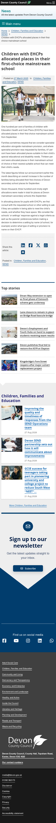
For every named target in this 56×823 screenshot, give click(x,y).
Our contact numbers (12, 762)
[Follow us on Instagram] (28, 640)
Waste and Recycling (11, 726)
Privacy (5, 802)
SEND (4, 34)
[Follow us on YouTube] (16, 640)
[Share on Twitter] (38, 245)
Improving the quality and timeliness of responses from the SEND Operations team (38, 418)
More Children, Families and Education (28, 505)
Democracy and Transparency (16, 680)
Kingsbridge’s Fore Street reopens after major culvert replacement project (35, 365)
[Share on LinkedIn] (23, 245)
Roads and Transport (11, 720)
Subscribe (30, 568)
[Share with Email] (23, 252)
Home (4, 30)
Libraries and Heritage (12, 709)
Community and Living (12, 674)
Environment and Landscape (15, 691)
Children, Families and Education (27, 30)
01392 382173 (8, 780)
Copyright (6, 796)
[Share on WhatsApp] (46, 245)
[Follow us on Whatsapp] (51, 640)
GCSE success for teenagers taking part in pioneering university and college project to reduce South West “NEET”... (37, 480)
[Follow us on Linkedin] (40, 640)
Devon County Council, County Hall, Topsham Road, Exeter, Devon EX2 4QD (27, 755)
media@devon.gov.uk (12, 774)
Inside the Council (10, 703)
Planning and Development (14, 714)
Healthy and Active (10, 697)
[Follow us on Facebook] (4, 640)
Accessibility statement (12, 813)
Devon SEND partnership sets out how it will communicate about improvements (38, 448)
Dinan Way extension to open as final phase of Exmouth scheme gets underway (36, 299)
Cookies (6, 791)
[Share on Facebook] (30, 245)
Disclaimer (7, 785)
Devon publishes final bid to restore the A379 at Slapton (35, 346)
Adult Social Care (10, 662)
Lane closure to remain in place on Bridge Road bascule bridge (37, 314)
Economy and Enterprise (13, 685)
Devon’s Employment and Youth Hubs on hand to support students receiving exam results (37, 332)
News (26, 12)
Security (6, 807)
